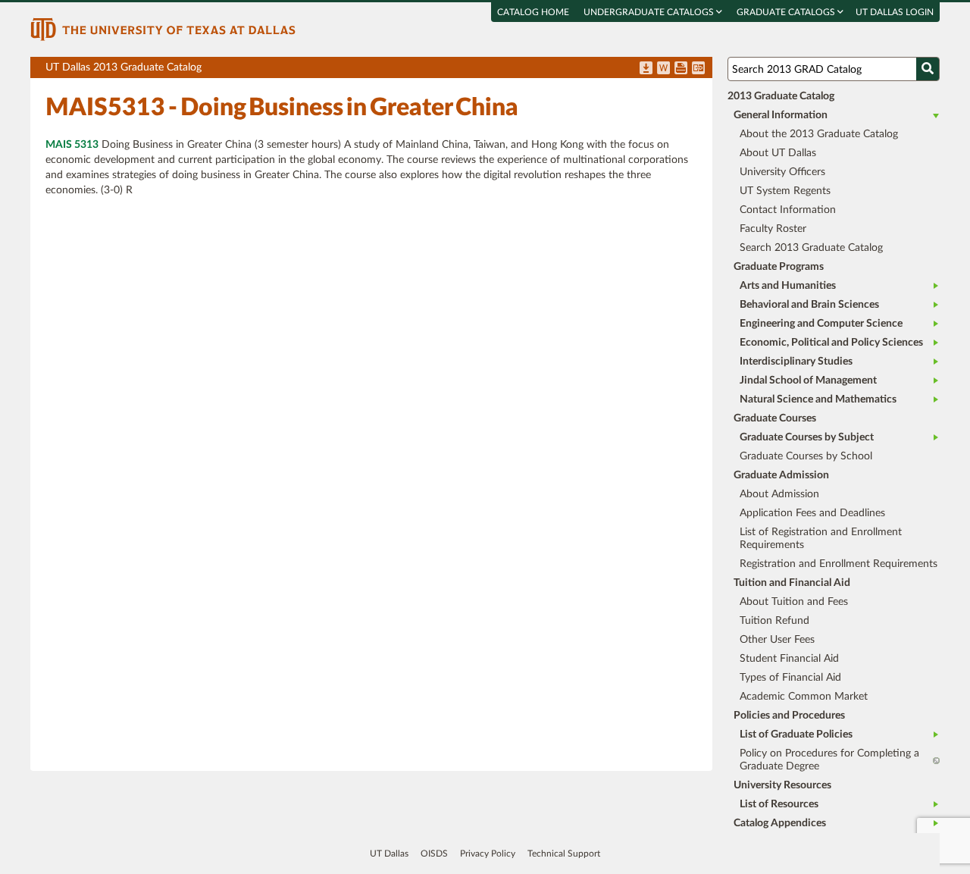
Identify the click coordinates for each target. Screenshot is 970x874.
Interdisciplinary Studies (796, 361)
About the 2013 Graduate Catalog (819, 134)
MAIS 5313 (72, 144)
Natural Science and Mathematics (818, 399)
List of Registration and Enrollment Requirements (821, 538)
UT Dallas (389, 853)
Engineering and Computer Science (821, 323)
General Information (781, 115)
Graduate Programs (779, 267)
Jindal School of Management (808, 380)
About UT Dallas (778, 153)
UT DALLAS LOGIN (895, 12)
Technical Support (563, 853)
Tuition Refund (774, 621)
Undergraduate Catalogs (650, 12)
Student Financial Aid (789, 658)
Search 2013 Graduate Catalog (811, 248)
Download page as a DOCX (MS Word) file (663, 69)
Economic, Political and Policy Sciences (831, 342)
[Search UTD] (927, 69)
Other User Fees (777, 639)
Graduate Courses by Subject (807, 437)
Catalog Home (533, 12)
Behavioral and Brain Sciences (809, 304)
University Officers (782, 172)
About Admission (779, 494)
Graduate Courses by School (806, 456)
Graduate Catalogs (787, 12)
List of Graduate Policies (796, 734)
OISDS (434, 853)
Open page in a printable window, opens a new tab (680, 69)
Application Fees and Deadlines (812, 513)
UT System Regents (785, 191)
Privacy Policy (487, 853)
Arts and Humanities (788, 285)
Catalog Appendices (780, 823)
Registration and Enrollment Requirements (838, 564)
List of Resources (779, 804)
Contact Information (788, 210)
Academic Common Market (804, 696)
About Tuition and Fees (794, 602)
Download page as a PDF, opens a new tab (646, 69)
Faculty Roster (773, 229)
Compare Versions (698, 69)
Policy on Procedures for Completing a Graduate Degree (829, 760)
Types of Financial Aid (790, 677)
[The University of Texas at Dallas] (163, 28)
